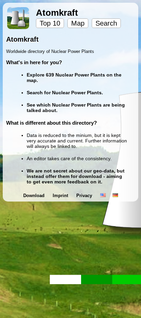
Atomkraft (57, 13)
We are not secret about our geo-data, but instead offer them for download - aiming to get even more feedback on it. (76, 176)
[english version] (103, 195)
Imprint (61, 195)
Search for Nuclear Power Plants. (65, 92)
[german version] (115, 195)
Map (78, 23)
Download (34, 195)
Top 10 (50, 23)
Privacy (84, 195)
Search (106, 23)
